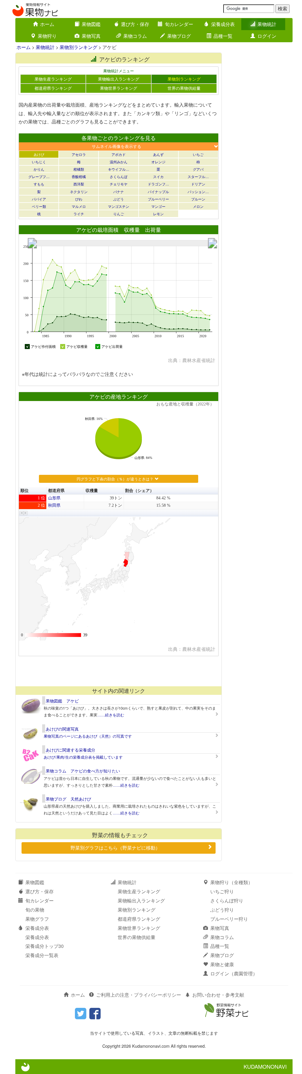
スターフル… (198, 176)
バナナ (118, 191)
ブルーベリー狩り (229, 918)
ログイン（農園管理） (233, 973)
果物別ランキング (78, 47)
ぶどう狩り (222, 909)
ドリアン (198, 183)
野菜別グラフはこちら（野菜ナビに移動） (115, 847)
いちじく (39, 161)
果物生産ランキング (53, 79)
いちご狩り (222, 891)
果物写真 (91, 35)
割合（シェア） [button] (139, 490)
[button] (22, 513)
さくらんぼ (118, 176)
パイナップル (158, 191)
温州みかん (118, 161)
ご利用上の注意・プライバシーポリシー (138, 994)
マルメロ (79, 206)
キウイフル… (118, 169)
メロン (198, 206)
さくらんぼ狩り (226, 900)
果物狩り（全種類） (231, 882)
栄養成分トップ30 (44, 946)
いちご (198, 154)
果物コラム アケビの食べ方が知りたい (83, 771)
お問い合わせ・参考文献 (218, 994)
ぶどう (118, 198)
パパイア (39, 198)
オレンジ (158, 161)
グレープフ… (39, 176)
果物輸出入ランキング (118, 79)
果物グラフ (37, 918)
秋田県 (54, 505)
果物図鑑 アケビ (62, 701)
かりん (39, 169)
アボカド (118, 154)
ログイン (266, 35)
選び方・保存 (135, 24)
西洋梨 (78, 183)
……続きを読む (110, 715)
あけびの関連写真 (62, 729)
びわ (78, 198)
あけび (39, 154)
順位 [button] (24, 490)
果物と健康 (222, 964)
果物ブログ (179, 35)
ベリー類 (39, 206)
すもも (39, 183)
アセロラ (79, 154)
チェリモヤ (118, 183)
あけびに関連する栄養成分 (70, 750)
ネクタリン (79, 191)
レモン (158, 213)
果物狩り (47, 35)
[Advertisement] (118, 671)
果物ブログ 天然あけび (68, 799)
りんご (118, 213)
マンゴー (158, 206)
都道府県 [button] (56, 490)
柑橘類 (78, 169)
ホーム (47, 24)
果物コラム (135, 35)
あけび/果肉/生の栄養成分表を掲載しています (83, 757)
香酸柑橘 (79, 176)
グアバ (198, 169)
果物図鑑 (91, 24)
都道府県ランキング (53, 88)
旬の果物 (34, 909)
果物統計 (266, 24)
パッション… (198, 191)
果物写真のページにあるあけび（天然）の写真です (88, 736)
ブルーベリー (158, 198)
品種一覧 (223, 35)
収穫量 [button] (92, 490)
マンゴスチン (118, 206)
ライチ (78, 213)
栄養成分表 (223, 24)
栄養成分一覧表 (41, 955)
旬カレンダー (179, 24)
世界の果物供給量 (184, 88)
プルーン (198, 198)
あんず (158, 154)
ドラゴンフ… (158, 183)
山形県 (54, 498)
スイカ (158, 176)
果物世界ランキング (118, 88)
